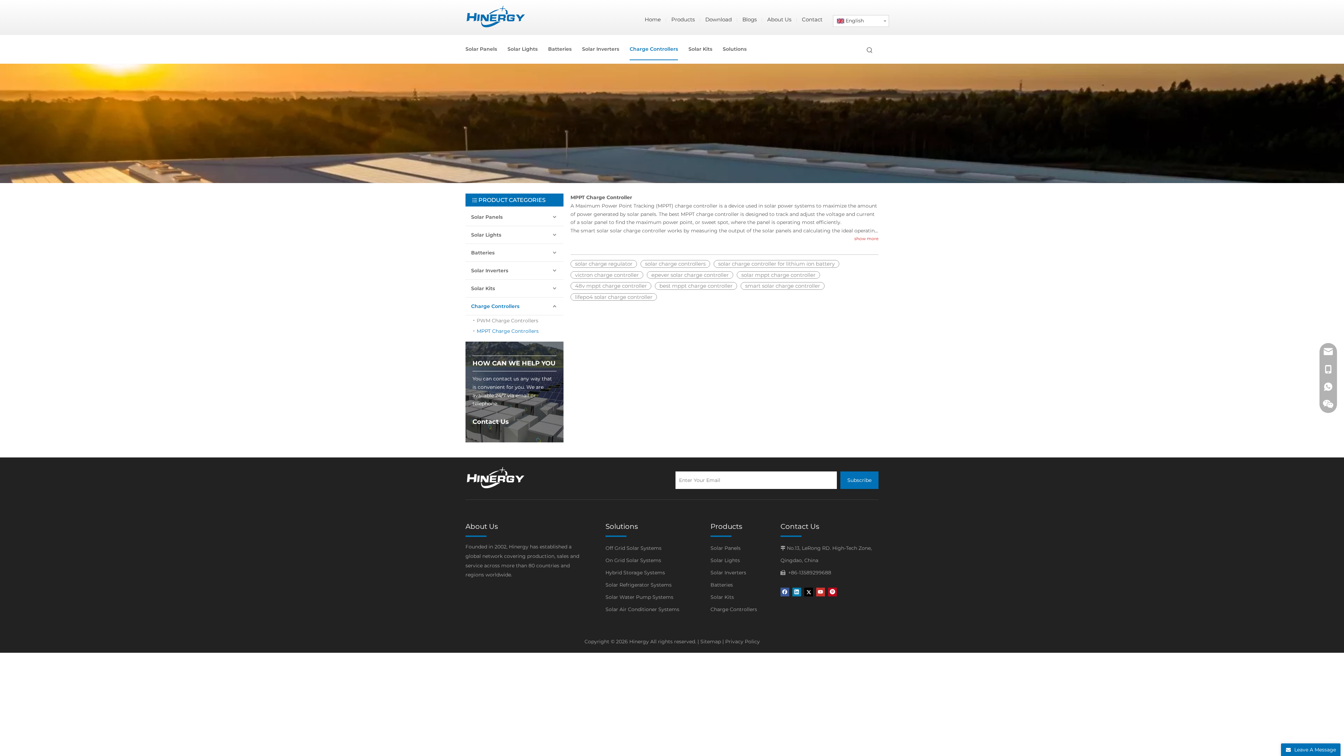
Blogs (749, 19)
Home (653, 19)
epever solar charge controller (690, 275)
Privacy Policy (742, 641)
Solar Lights (486, 235)
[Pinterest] (832, 592)
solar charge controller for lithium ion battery (776, 263)
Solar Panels (487, 217)
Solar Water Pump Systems (639, 597)
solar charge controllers (675, 263)
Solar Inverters (489, 270)
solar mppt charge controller (778, 275)
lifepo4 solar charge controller (613, 297)
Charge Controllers (495, 306)
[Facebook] (784, 592)
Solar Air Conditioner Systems (642, 609)
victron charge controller (607, 275)
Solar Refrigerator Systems (639, 585)
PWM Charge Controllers (507, 320)
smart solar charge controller (782, 285)
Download (718, 19)
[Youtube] (820, 592)
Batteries (483, 253)
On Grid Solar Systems (633, 560)
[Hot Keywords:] (869, 50)
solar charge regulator (603, 263)
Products (683, 19)
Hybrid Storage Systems (635, 572)
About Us (779, 19)
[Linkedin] (796, 592)
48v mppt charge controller (611, 285)
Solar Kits (483, 288)
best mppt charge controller (696, 285)
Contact (812, 19)
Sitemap (710, 641)
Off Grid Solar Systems (634, 548)
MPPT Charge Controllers (508, 331)
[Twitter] (808, 592)
